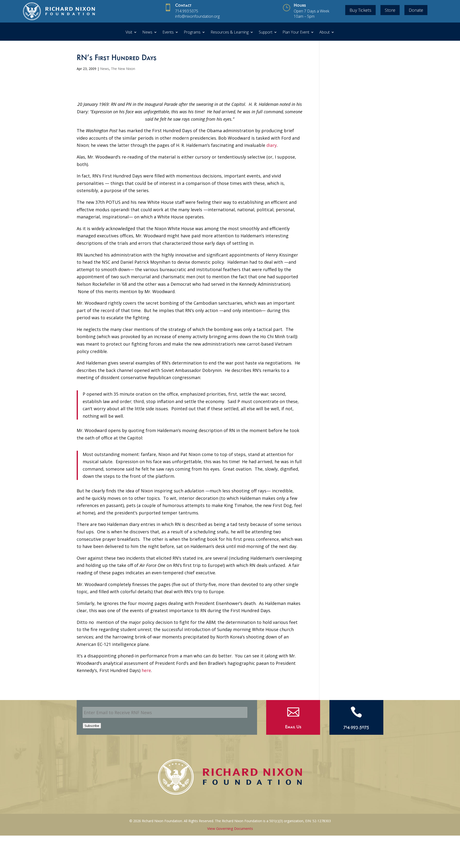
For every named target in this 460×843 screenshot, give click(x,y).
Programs (192, 32)
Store (390, 10)
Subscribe (92, 725)
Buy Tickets (360, 10)
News (147, 32)
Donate (416, 10)
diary (271, 145)
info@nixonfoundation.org (197, 16)
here (146, 670)
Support (265, 32)
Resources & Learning (230, 32)
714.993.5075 (186, 11)
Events (168, 32)
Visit (129, 32)
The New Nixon (123, 68)
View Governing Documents (230, 828)
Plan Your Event (295, 32)
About (324, 32)
